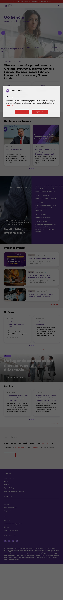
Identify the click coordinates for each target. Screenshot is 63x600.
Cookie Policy (9, 105)
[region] (31, 101)
